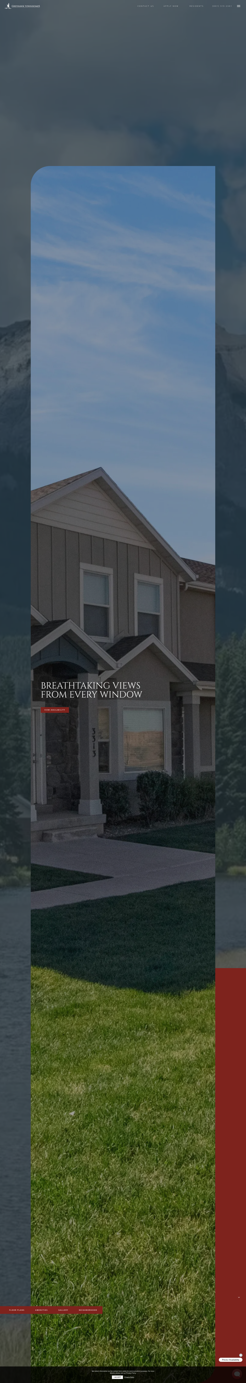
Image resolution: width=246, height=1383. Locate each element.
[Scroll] (239, 1297)
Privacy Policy (129, 1377)
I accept (117, 1377)
